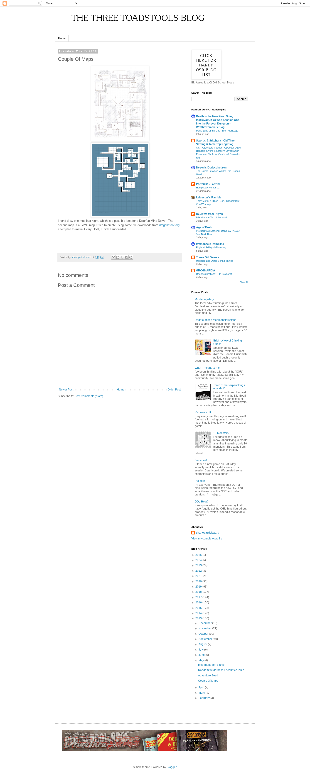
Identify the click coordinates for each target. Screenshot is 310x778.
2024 (198, 560)
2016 (198, 602)
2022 (198, 570)
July (201, 649)
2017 (198, 597)
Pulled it (200, 481)
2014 (198, 613)
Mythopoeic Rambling (210, 244)
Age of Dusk (204, 227)
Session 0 (201, 460)
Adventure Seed (208, 675)
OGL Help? (202, 501)
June (202, 654)
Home (62, 38)
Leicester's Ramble (208, 197)
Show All (244, 282)
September (206, 639)
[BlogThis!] (118, 257)
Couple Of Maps (208, 680)
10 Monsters (221, 433)
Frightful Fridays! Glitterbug (211, 247)
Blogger (171, 767)
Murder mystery (204, 299)
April (202, 687)
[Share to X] (122, 257)
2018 (198, 591)
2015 (198, 608)
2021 (198, 576)
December (205, 623)
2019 (198, 586)
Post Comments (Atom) (89, 396)
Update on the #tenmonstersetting (215, 320)
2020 (198, 581)
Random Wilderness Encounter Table (221, 670)
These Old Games (207, 257)
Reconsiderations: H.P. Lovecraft (214, 274)
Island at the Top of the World (212, 217)
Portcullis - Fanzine (208, 184)
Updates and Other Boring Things (214, 260)
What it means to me (207, 367)
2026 (198, 554)
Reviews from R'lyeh (209, 214)
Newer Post (66, 389)
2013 (198, 618)
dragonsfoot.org (169, 225)
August (203, 644)
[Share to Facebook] (126, 257)
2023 (198, 565)
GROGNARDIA (205, 270)
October (204, 633)
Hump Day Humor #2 (207, 187)
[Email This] (113, 257)
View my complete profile (206, 538)
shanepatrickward (207, 532)
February (204, 698)
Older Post (174, 389)
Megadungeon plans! (211, 664)
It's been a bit (203, 412)
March (203, 692)
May (201, 660)
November (205, 628)
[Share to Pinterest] (130, 257)
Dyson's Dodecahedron (211, 167)
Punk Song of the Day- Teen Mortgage (217, 130)
